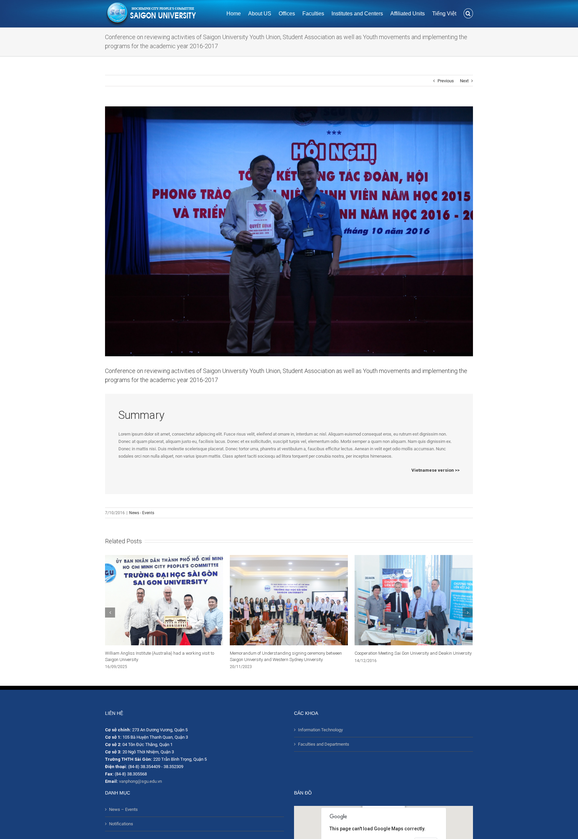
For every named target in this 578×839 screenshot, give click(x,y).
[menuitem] (237, 13)
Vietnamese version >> (435, 470)
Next (464, 80)
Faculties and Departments (323, 744)
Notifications (121, 823)
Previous (446, 80)
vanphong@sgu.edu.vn (140, 781)
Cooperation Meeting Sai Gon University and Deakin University (288, 653)
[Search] (468, 13)
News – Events (123, 809)
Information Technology (320, 729)
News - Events (141, 512)
